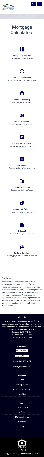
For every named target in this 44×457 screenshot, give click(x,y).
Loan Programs (22, 407)
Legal (22, 380)
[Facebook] (19, 450)
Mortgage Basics (22, 417)
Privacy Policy (22, 385)
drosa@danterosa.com (22, 367)
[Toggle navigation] (39, 4)
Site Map (22, 394)
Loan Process (22, 412)
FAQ (22, 427)
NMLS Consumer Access (22, 337)
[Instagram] (22, 450)
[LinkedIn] (25, 450)
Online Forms (22, 422)
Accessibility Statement (22, 389)
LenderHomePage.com (29, 454)
